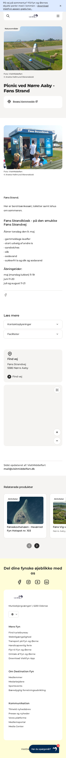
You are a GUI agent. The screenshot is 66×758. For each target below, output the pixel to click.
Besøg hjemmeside (24, 101)
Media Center (16, 726)
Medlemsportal (17, 722)
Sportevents (15, 686)
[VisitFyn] (18, 597)
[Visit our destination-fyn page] (46, 582)
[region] (33, 415)
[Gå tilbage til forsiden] (33, 16)
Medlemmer (15, 677)
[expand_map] (57, 390)
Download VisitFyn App (22, 658)
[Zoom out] (57, 441)
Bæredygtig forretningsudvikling (27, 690)
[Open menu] (58, 16)
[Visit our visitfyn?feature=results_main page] (37, 582)
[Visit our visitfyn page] (28, 582)
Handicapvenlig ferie (20, 645)
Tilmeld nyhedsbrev (20, 709)
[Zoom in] (57, 432)
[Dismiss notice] (60, 5)
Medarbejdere (16, 681)
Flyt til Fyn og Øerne (20, 649)
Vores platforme (17, 717)
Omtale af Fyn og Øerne (22, 654)
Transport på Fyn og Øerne (24, 641)
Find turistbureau (18, 632)
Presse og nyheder (19, 713)
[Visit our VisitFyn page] (19, 582)
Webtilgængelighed (20, 636)
